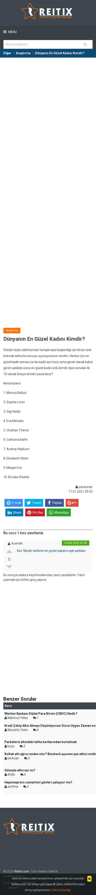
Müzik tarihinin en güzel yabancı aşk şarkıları (54, 550)
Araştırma (12, 330)
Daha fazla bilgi (61, 890)
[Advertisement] (48, 108)
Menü (12, 32)
